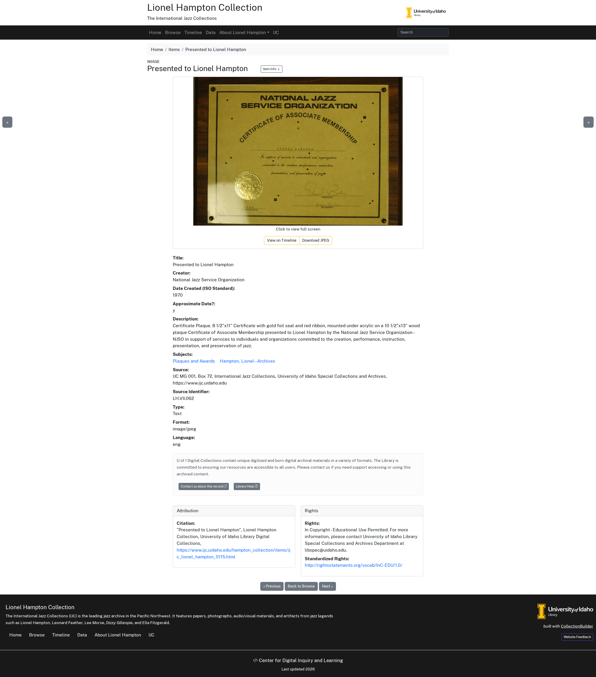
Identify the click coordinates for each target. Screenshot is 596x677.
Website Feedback (577, 637)
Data (211, 32)
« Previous (272, 586)
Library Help (245, 486)
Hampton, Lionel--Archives (247, 361)
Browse (173, 32)
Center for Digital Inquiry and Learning (300, 660)
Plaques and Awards (194, 361)
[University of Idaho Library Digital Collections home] (565, 611)
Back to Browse (301, 586)
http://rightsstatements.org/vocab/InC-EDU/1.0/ (353, 565)
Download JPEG (315, 240)
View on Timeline (281, 240)
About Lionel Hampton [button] (242, 32)
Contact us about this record (202, 486)
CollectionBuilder (577, 626)
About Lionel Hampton (118, 634)
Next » (327, 586)
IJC (276, 32)
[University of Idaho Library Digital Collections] (426, 13)
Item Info (270, 69)
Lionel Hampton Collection (204, 7)
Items (174, 49)
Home (155, 32)
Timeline (193, 32)
